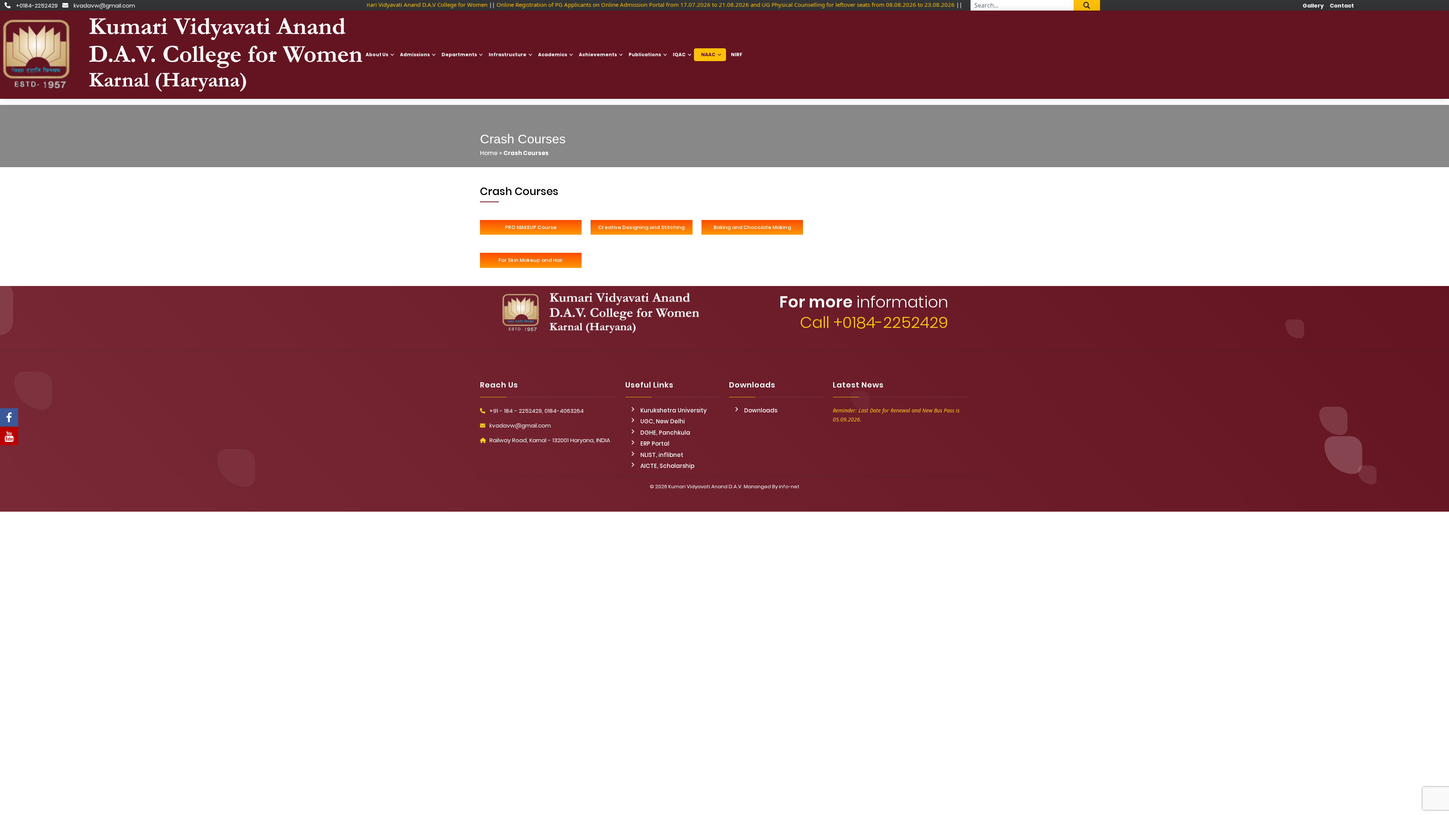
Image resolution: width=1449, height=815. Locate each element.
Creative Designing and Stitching (641, 227)
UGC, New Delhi (662, 421)
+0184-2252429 (37, 5)
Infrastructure (507, 54)
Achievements (598, 54)
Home (489, 153)
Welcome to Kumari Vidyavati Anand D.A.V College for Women (402, 4)
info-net (789, 486)
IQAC (679, 54)
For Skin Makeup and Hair (530, 260)
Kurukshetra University (673, 410)
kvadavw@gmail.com (104, 5)
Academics (552, 54)
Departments (459, 54)
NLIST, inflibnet (661, 455)
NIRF (736, 54)
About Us (377, 54)
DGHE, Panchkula (665, 433)
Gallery (1313, 5)
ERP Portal (654, 443)
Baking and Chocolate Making (752, 227)
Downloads (760, 410)
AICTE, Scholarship (667, 466)
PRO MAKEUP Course (531, 227)
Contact (1342, 5)
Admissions (415, 54)
